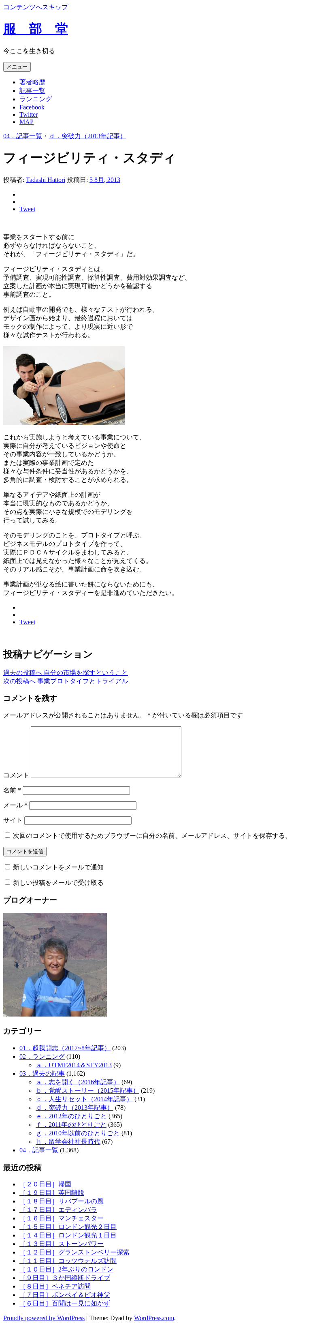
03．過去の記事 (42, 1073)
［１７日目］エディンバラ (58, 1209)
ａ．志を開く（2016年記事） (78, 1082)
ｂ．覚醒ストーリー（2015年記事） (87, 1090)
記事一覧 (32, 90)
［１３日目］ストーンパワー (61, 1243)
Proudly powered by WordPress (44, 1317)
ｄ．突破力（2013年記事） (87, 136)
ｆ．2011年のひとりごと (71, 1124)
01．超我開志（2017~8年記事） (65, 1048)
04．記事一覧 (22, 136)
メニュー (17, 67)
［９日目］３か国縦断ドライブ (64, 1277)
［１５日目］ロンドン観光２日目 (68, 1226)
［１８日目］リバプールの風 (61, 1201)
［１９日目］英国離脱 (51, 1192)
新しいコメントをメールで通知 (58, 867)
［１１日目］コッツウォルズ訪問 (68, 1260)
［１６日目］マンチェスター (61, 1218)
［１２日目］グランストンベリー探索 (74, 1252)
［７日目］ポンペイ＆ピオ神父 (64, 1294)
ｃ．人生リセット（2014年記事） (84, 1099)
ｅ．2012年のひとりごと (71, 1116)
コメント (16, 775)
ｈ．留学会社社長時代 (68, 1141)
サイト (13, 820)
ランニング (35, 99)
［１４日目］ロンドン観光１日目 (68, 1235)
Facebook (32, 107)
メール (15, 805)
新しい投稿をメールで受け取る (58, 882)
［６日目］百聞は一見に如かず (64, 1303)
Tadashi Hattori (45, 179)
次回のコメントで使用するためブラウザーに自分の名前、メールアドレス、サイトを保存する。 (152, 835)
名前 (12, 790)
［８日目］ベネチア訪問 (55, 1286)
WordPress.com (154, 1317)
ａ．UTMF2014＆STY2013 (74, 1065)
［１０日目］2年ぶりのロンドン (66, 1269)
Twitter (28, 114)
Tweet (27, 208)
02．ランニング (42, 1056)
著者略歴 (32, 82)
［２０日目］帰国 (45, 1184)
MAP (26, 121)
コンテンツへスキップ (35, 7)
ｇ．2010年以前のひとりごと (78, 1133)
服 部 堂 (35, 28)
